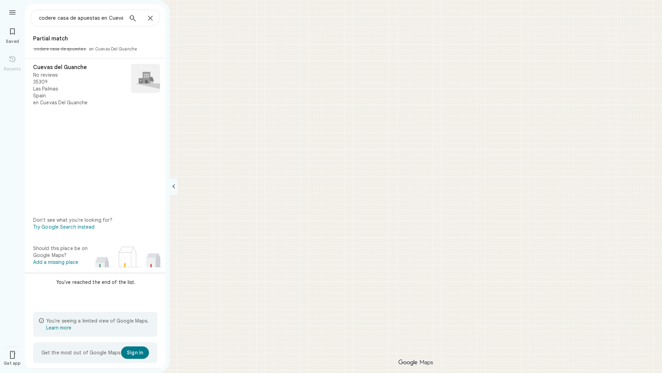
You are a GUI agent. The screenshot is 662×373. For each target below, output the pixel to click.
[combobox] (81, 18)
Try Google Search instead (64, 227)
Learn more (58, 328)
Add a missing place (55, 262)
